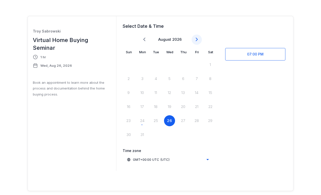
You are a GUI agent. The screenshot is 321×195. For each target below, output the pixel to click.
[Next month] (197, 39)
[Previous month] (144, 39)
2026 (177, 39)
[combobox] (168, 159)
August (164, 39)
